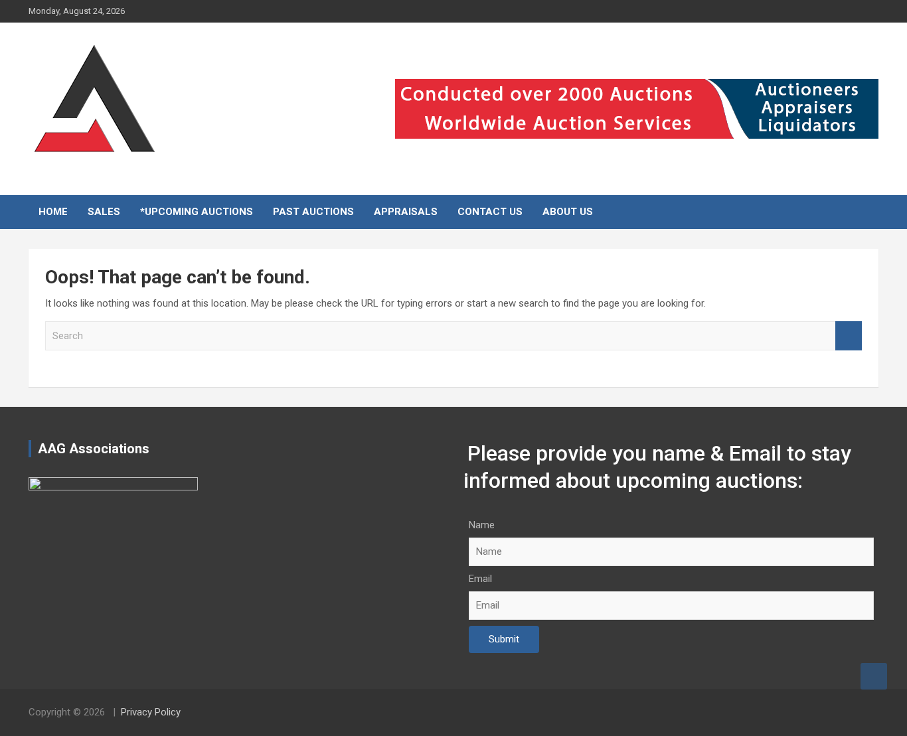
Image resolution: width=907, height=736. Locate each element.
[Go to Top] (874, 676)
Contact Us (490, 212)
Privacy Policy (151, 712)
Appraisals (406, 212)
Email (480, 579)
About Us (567, 212)
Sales (104, 212)
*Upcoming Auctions (196, 212)
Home (53, 212)
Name (482, 525)
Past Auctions (313, 212)
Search (848, 336)
